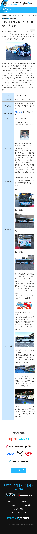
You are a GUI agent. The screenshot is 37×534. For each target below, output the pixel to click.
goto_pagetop (33, 515)
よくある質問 (18, 509)
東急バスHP (19, 112)
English (10, 501)
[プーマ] (19, 452)
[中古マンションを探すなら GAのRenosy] (10, 452)
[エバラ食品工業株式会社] (28, 452)
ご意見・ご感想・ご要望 (18, 512)
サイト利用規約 (27, 505)
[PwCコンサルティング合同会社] (28, 445)
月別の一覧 (4, 15)
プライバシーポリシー (11, 505)
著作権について (27, 501)
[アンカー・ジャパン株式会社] (24, 438)
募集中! (24, 15)
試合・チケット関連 (14, 15)
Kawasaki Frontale (14, 3)
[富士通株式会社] (12, 438)
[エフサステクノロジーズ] (18, 460)
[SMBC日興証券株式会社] (14, 445)
